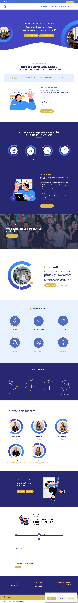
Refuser (61, 598)
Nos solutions (62, 6)
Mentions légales (7, 601)
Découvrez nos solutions (48, 35)
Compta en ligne (30, 159)
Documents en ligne (64, 159)
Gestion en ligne (13, 159)
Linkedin (30, 491)
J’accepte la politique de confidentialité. (24, 563)
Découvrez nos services (32, 35)
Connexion (71, 1)
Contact (70, 6)
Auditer (64, 77)
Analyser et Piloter (30, 77)
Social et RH (47, 159)
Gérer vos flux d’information (13, 77)
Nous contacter (64, 285)
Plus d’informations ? (47, 111)
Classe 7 (22, 601)
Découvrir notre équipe (12, 235)
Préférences (71, 598)
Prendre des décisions (47, 77)
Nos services (44, 6)
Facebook (22, 491)
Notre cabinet (53, 6)
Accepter (51, 598)
